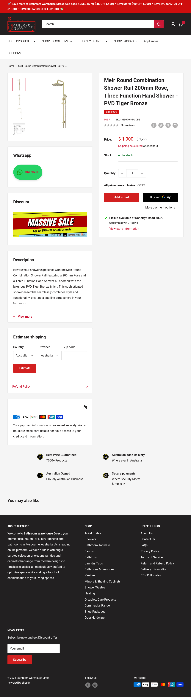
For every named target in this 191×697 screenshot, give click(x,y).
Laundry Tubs (94, 563)
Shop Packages (95, 611)
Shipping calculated (130, 146)
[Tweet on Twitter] (168, 125)
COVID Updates (151, 575)
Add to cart (121, 197)
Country (18, 347)
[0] (180, 24)
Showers (90, 539)
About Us (147, 533)
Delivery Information (154, 569)
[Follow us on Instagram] (95, 685)
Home (10, 65)
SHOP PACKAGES (125, 41)
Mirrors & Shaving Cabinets (102, 581)
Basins (89, 551)
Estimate (25, 368)
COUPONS (14, 53)
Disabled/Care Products (100, 599)
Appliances (151, 41)
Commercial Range (97, 605)
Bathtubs (91, 557)
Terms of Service (152, 557)
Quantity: (110, 173)
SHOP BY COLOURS (55, 41)
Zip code (69, 347)
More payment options (160, 207)
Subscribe (19, 659)
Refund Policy (21, 386)
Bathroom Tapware (97, 545)
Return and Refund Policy (157, 563)
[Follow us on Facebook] (87, 685)
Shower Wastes (95, 587)
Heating (90, 593)
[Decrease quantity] (122, 173)
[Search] (159, 24)
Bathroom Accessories (99, 569)
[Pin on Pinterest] (161, 125)
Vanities (90, 575)
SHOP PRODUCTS (19, 41)
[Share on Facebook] (153, 125)
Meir (107, 119)
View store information (124, 228)
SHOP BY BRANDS (91, 41)
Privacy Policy (150, 551)
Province (44, 347)
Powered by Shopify (18, 682)
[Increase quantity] (142, 173)
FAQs (144, 545)
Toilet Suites (93, 533)
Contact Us (148, 539)
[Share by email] (175, 125)
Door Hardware (94, 617)
